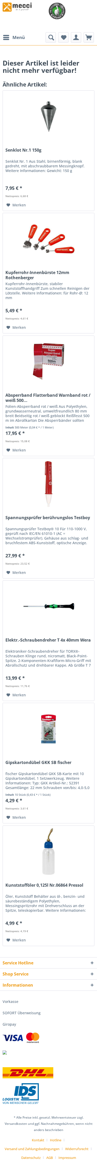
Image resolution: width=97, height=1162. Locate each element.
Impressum (67, 1157)
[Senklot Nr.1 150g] (48, 116)
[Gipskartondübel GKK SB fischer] (48, 729)
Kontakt (38, 1140)
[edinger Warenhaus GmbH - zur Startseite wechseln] (17, 7)
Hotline (55, 1140)
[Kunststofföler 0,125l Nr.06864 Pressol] (48, 851)
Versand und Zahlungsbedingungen (32, 1149)
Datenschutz (31, 1157)
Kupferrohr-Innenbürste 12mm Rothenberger (37, 275)
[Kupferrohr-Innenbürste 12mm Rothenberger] (48, 239)
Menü (18, 37)
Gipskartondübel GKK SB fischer (38, 762)
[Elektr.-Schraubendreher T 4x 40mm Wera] (48, 606)
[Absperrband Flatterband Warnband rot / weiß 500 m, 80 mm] (48, 361)
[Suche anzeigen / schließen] (51, 37)
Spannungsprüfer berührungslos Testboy (47, 517)
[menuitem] (13, 37)
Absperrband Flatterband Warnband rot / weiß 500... (48, 398)
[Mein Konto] (76, 37)
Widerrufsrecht (76, 1149)
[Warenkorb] (89, 37)
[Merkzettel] (63, 37)
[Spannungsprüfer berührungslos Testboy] (48, 484)
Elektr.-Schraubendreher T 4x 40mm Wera (48, 640)
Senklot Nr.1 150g (23, 150)
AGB (49, 1157)
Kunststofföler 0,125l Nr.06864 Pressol (44, 885)
